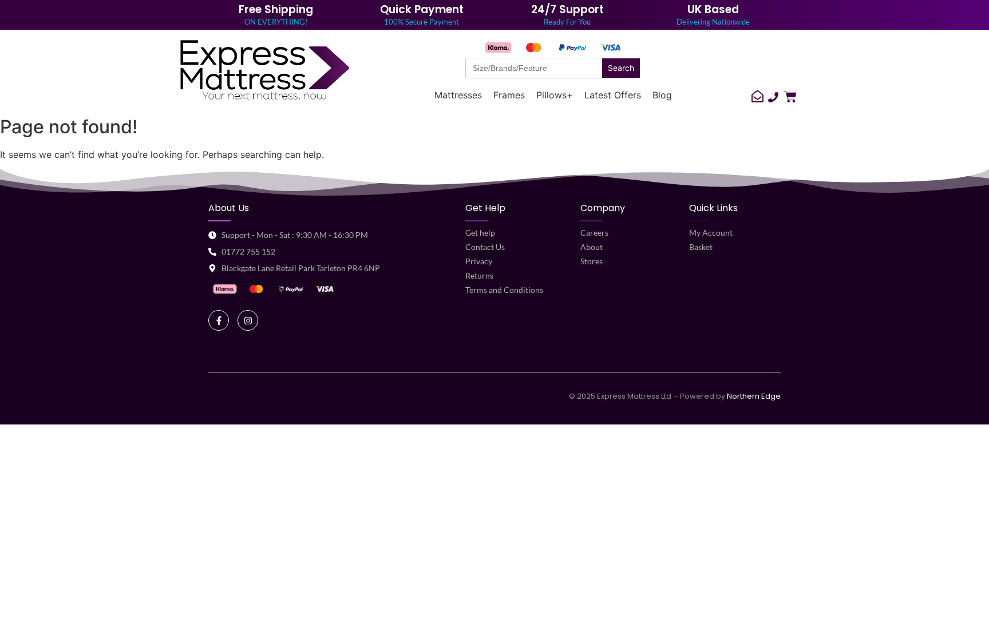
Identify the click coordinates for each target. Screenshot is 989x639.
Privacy (478, 261)
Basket (701, 247)
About (591, 247)
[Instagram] (248, 320)
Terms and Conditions (504, 290)
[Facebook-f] (218, 320)
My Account (711, 232)
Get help (480, 232)
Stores (591, 261)
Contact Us (485, 247)
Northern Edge (754, 396)
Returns (479, 275)
